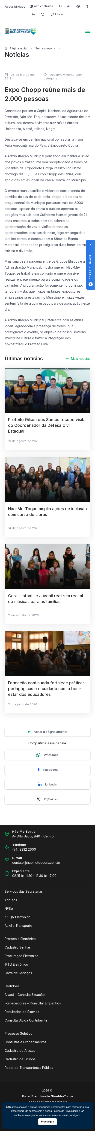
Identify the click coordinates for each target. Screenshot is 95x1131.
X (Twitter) (51, 799)
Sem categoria (45, 48)
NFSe (9, 908)
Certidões (12, 986)
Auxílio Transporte (18, 926)
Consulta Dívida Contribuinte (26, 1020)
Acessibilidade (15, 6)
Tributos (11, 900)
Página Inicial (18, 48)
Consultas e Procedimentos (25, 1042)
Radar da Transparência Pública (29, 1068)
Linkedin (51, 784)
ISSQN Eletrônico (17, 917)
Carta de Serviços (18, 973)
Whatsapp (51, 755)
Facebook (50, 769)
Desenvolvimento (62, 74)
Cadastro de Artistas (20, 1050)
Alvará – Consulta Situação (25, 995)
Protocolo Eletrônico (20, 939)
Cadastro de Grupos (20, 1059)
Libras (59, 14)
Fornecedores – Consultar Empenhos (33, 1003)
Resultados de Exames (22, 1012)
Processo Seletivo (19, 1033)
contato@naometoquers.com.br (36, 862)
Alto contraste (43, 6)
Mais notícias (80, 359)
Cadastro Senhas (18, 947)
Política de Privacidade (65, 1111)
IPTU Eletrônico (16, 964)
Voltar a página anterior (51, 732)
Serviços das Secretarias (24, 891)
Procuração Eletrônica (21, 956)
